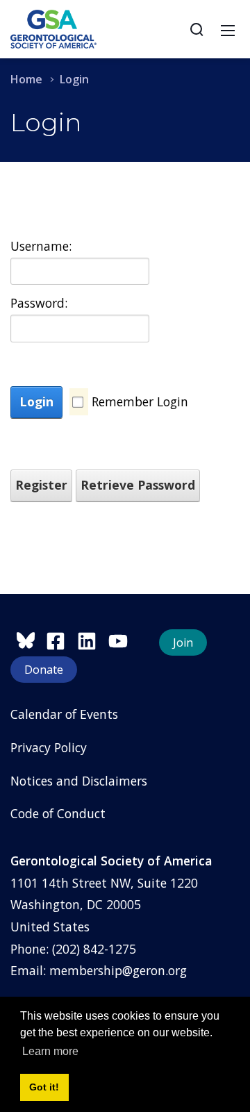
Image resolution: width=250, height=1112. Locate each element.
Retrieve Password (138, 484)
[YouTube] (121, 639)
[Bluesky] (28, 639)
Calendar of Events (64, 714)
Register (41, 484)
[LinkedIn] (92, 639)
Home (26, 79)
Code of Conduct (58, 813)
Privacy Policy (48, 747)
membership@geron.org (118, 970)
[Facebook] (61, 639)
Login (36, 401)
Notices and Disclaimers (78, 780)
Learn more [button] (50, 1051)
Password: (38, 302)
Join (183, 642)
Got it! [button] (44, 1087)
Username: (39, 246)
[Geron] (53, 27)
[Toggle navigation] (228, 29)
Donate (43, 669)
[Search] (196, 29)
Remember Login (140, 401)
